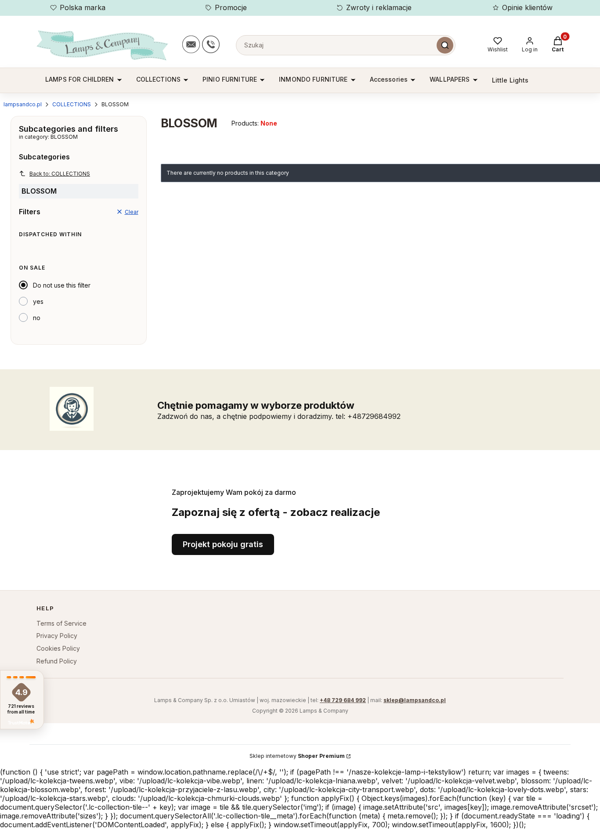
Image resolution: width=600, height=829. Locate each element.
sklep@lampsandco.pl (414, 700)
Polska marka (82, 7)
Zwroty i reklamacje (379, 7)
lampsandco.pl (23, 104)
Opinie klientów (527, 7)
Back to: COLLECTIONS (59, 173)
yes (38, 301)
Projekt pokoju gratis (223, 544)
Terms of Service (61, 623)
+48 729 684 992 (343, 700)
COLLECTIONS (71, 104)
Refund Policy (56, 661)
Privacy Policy (56, 635)
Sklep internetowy (297, 756)
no (36, 317)
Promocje (231, 7)
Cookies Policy (58, 648)
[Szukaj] (445, 45)
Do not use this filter (61, 285)
